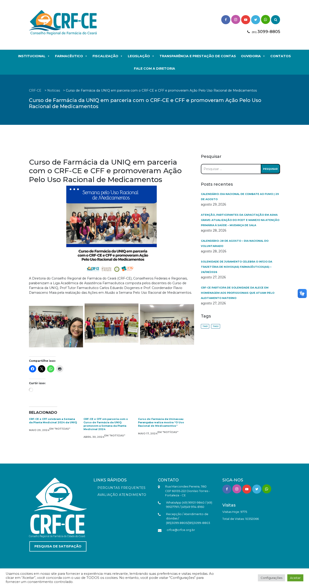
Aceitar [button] (295, 578)
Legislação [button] (139, 56)
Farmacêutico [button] (69, 56)
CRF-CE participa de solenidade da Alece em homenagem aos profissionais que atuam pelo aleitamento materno (237, 293)
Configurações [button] (271, 578)
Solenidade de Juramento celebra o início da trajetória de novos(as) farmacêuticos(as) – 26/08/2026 (236, 267)
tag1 (205, 326)
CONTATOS (280, 56)
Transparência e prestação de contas (197, 56)
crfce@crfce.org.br (181, 530)
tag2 (216, 326)
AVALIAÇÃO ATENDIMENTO (121, 495)
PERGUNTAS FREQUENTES (121, 488)
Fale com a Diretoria (154, 68)
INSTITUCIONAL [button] (31, 56)
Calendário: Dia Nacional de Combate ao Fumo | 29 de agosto (240, 196)
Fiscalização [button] (105, 56)
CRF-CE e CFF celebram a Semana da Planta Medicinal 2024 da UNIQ (53, 420)
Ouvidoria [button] (251, 56)
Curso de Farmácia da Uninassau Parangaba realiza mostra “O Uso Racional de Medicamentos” (161, 422)
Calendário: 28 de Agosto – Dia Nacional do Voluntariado (235, 243)
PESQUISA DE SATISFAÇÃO (57, 546)
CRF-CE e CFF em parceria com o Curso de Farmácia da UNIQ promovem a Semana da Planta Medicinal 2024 (105, 424)
